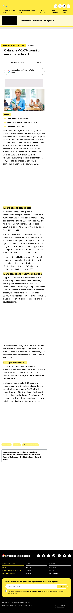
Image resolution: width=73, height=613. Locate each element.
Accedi (28, 564)
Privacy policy (53, 574)
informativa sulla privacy (34, 591)
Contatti (28, 574)
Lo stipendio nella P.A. (16, 126)
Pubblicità (52, 564)
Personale (17, 445)
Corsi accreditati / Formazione (11, 570)
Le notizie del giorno (8, 564)
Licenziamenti (6, 445)
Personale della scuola (13, 45)
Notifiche (29, 567)
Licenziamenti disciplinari (17, 118)
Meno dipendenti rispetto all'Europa (22, 122)
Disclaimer (52, 567)
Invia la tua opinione (8, 574)
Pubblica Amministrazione (30, 445)
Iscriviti (63, 586)
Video (4, 567)
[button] (56, 6)
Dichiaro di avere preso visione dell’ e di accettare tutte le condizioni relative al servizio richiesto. (36, 592)
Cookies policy (53, 570)
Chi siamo (29, 570)
